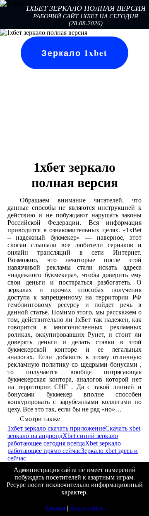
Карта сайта (86, 507)
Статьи (55, 507)
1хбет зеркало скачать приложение (56, 428)
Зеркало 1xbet (74, 53)
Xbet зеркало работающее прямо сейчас (64, 447)
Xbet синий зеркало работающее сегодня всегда (62, 439)
